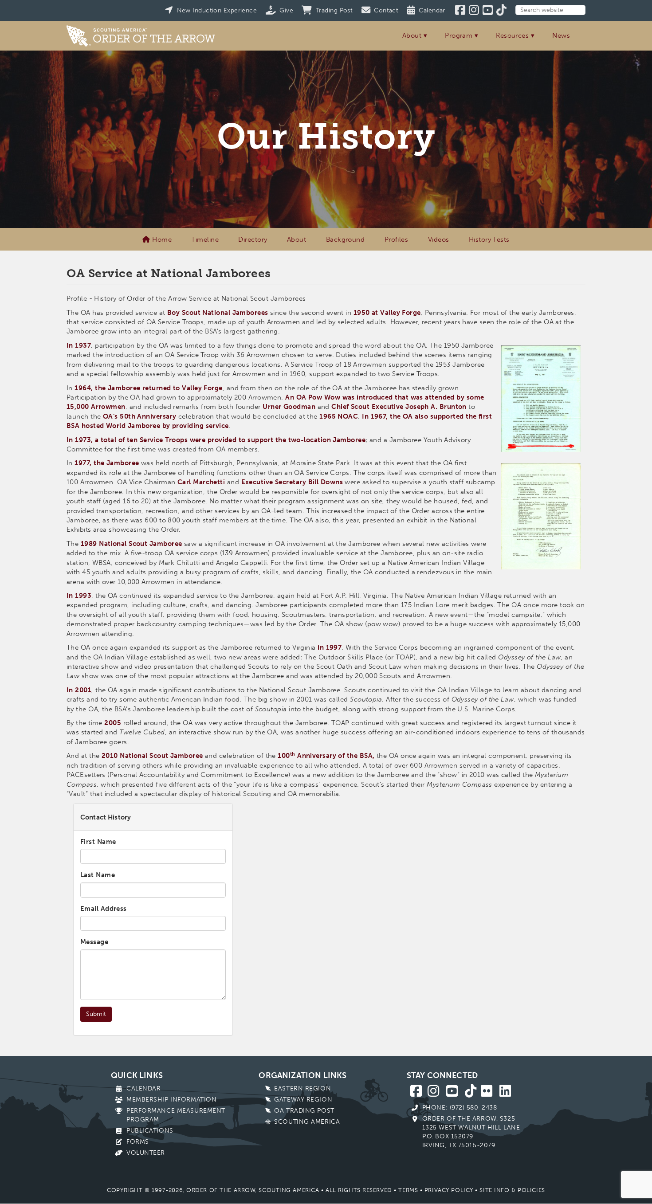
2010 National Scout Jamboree (152, 756)
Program (458, 35)
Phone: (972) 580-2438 (459, 1107)
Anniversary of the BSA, (335, 756)
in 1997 (330, 647)
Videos (438, 239)
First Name (98, 842)
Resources (512, 35)
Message (94, 942)
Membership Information (171, 1099)
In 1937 (79, 345)
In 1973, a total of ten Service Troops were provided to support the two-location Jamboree (216, 440)
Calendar (143, 1088)
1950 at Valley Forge (387, 313)
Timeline (205, 239)
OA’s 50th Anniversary (139, 416)
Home (161, 239)
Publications (149, 1130)
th (292, 754)
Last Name (97, 875)
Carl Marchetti (201, 482)
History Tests (489, 239)
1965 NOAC (338, 416)
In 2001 (79, 690)
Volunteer (145, 1153)
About (411, 35)
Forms (137, 1141)
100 (284, 756)
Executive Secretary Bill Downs (292, 482)
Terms (408, 1190)
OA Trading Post (304, 1110)
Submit (96, 1014)
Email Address (103, 909)
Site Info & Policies (512, 1190)
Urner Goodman (289, 407)
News (561, 35)
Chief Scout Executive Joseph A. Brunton (399, 407)
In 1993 (79, 596)
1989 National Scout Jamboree (131, 544)
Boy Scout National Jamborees (217, 313)
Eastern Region (302, 1088)
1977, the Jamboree (107, 463)
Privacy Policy (448, 1190)
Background (345, 239)
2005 (112, 723)
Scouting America (307, 1122)
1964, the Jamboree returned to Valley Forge (148, 388)
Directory (252, 239)
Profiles (396, 239)
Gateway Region (303, 1099)
